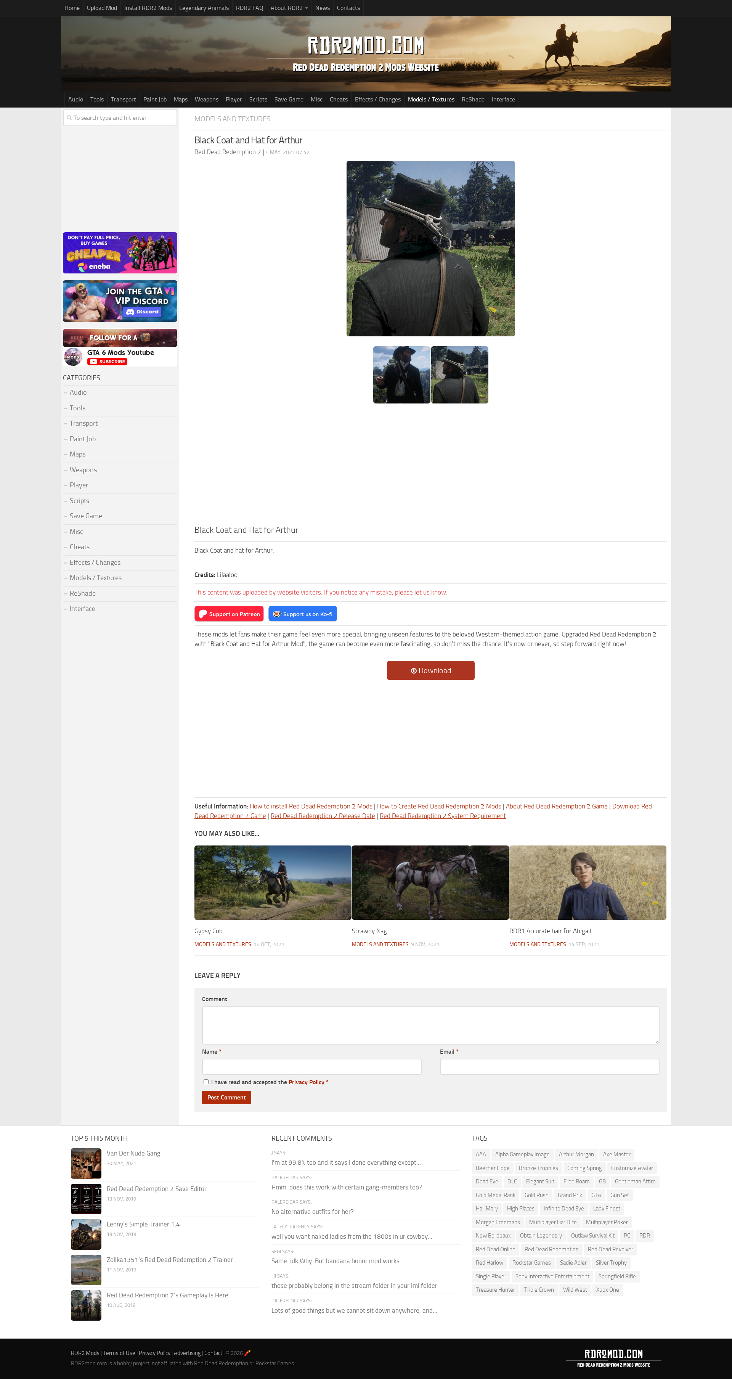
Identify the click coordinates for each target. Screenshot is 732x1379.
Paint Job (155, 99)
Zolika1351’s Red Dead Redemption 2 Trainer (170, 1259)
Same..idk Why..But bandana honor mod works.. (337, 1261)
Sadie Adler (573, 1262)
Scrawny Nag (369, 931)
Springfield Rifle (617, 1276)
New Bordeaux (493, 1235)
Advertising (187, 1353)
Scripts (258, 99)
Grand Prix (570, 1195)
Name (212, 1051)
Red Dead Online (495, 1249)
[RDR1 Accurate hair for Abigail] (587, 882)
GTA (596, 1195)
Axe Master (617, 1154)
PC (627, 1235)
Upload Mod (102, 7)
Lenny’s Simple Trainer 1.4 (143, 1224)
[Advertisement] (431, 466)
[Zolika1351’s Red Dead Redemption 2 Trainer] (86, 1270)
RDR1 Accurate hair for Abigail (550, 931)
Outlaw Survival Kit (593, 1235)
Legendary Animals (204, 7)
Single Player (491, 1276)
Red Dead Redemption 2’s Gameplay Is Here (167, 1295)
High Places (521, 1208)
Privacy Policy (306, 1082)
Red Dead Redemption (552, 1249)
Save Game (288, 99)
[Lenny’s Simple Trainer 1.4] (86, 1234)
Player (234, 99)
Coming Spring (584, 1168)
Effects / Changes (378, 99)
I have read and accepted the (270, 1082)
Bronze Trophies (538, 1168)
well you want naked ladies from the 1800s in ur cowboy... (351, 1236)
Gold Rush (537, 1195)
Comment (214, 999)
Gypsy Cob (208, 931)
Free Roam (576, 1181)
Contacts (348, 7)
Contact (213, 1353)
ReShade (473, 99)
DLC (512, 1181)
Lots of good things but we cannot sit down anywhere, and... (354, 1310)
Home (72, 7)
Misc (317, 99)
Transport (123, 99)
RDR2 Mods (85, 1353)
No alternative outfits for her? (312, 1211)
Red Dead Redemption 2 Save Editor (157, 1189)
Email (449, 1051)
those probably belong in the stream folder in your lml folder (354, 1285)
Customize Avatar (632, 1168)
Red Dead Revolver (610, 1249)
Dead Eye (487, 1181)
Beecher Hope (493, 1168)
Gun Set (619, 1195)
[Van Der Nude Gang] (86, 1163)
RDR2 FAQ (249, 7)
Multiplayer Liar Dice (553, 1222)
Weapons (206, 99)
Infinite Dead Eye (564, 1208)
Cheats (339, 99)
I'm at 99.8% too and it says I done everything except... (346, 1162)
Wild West (575, 1289)
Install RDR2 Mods (148, 7)
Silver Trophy (611, 1262)
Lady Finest (606, 1208)
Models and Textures (232, 118)
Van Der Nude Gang (134, 1153)
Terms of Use (119, 1353)
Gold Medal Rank (495, 1195)
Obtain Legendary (541, 1235)
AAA (481, 1154)
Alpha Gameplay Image (522, 1154)
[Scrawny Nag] (430, 882)
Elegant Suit (540, 1181)
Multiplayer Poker (607, 1222)
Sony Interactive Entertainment (552, 1276)
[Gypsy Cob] (273, 882)
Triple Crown (539, 1289)
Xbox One (607, 1289)
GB (602, 1181)
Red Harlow (489, 1262)
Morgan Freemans (498, 1222)
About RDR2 (287, 7)
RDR (644, 1235)
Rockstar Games (531, 1262)
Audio (75, 99)
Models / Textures (431, 99)
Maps (181, 99)
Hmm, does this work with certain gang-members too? (346, 1187)
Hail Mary (487, 1208)
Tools (97, 99)
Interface (503, 99)
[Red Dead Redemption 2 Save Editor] (86, 1199)
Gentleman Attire (635, 1181)
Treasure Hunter (495, 1289)
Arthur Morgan (576, 1154)
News (322, 7)
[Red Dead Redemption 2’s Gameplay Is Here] (86, 1305)
